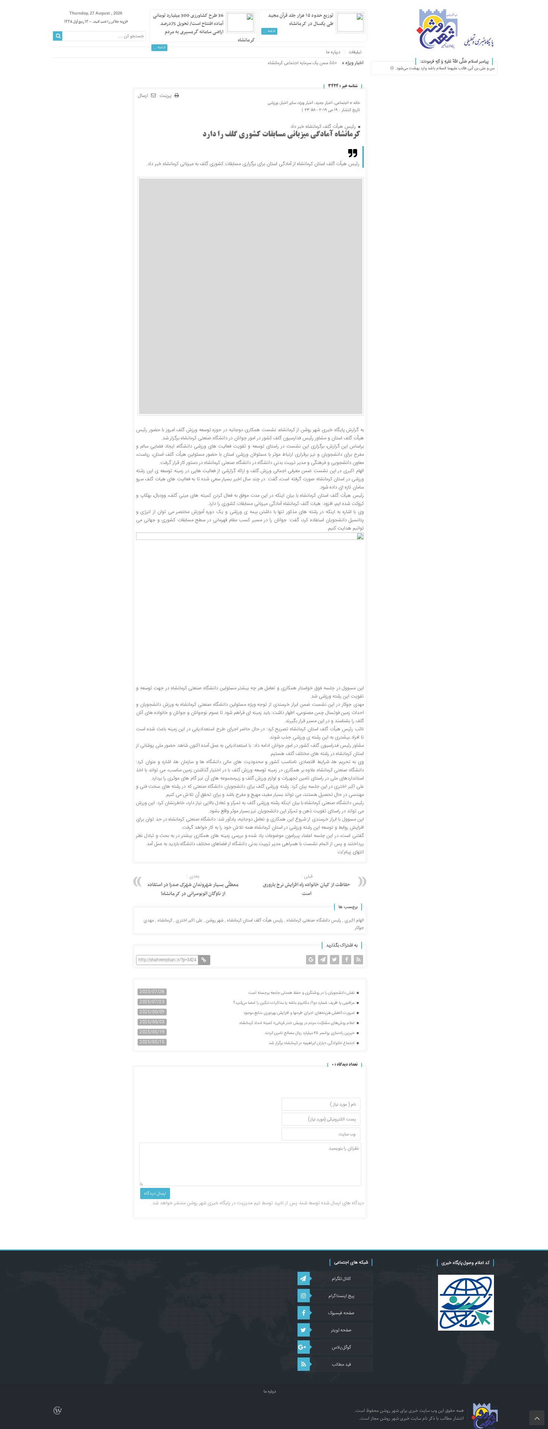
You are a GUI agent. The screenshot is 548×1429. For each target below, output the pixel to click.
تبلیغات (355, 52)
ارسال (143, 96)
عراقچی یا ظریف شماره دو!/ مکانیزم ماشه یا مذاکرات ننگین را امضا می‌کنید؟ (294, 1003)
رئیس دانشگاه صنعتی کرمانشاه (313, 920)
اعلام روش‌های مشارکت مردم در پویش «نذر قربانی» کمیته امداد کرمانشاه (297, 1023)
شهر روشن (214, 920)
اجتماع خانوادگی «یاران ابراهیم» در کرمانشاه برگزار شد (312, 1043)
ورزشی (273, 102)
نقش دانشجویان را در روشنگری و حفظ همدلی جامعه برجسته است (302, 993)
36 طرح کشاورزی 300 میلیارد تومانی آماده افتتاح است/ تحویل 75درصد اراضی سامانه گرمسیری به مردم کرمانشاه (204, 28)
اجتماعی (342, 102)
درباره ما (333, 52)
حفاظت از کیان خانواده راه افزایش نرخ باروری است (306, 885)
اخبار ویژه (305, 102)
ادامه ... (269, 31)
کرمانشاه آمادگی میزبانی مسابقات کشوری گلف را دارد (281, 135)
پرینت (167, 96)
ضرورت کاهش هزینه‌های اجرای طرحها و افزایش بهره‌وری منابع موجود (299, 1013)
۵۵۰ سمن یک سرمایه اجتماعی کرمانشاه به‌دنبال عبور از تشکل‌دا (282, 63)
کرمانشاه (164, 920)
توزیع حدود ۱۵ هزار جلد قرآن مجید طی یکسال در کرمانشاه (300, 20)
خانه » (354, 102)
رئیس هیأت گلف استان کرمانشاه (255, 920)
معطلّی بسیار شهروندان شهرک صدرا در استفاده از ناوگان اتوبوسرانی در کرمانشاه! (193, 885)
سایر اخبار (288, 102)
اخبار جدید (324, 102)
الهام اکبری (354, 920)
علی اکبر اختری (189, 920)
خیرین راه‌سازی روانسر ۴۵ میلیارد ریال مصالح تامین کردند (310, 1033)
